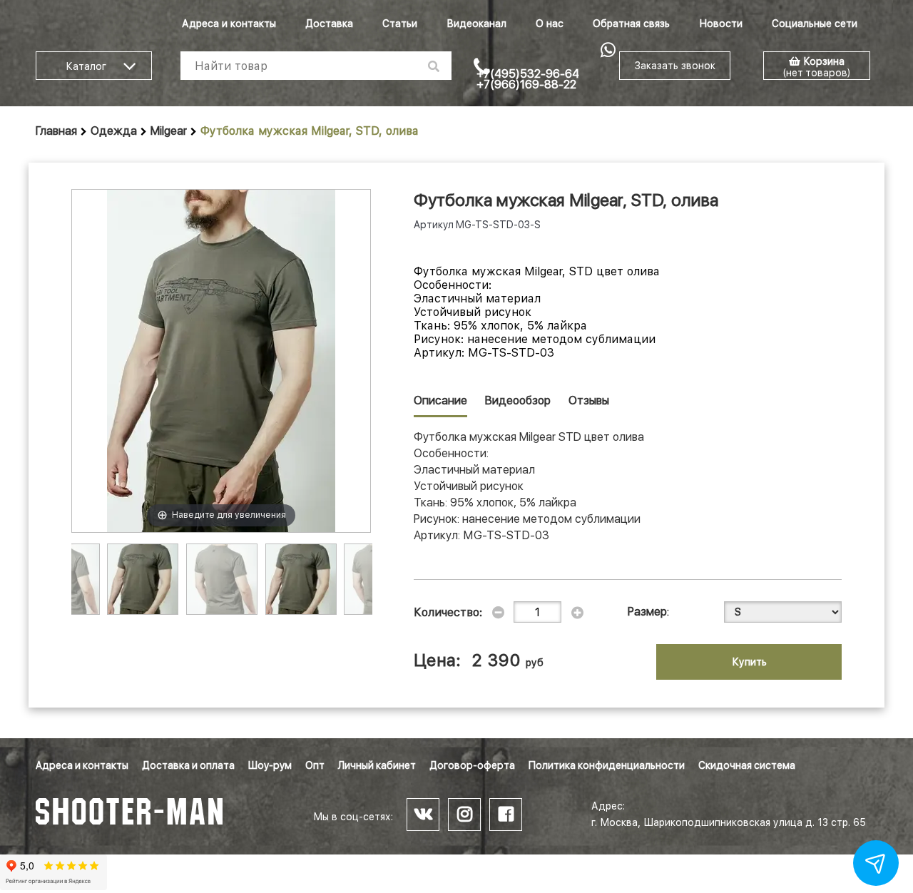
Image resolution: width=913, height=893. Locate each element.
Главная (56, 131)
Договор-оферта (472, 765)
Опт (315, 765)
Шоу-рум (270, 765)
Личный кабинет (377, 765)
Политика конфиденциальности (607, 765)
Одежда (114, 131)
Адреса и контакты (229, 23)
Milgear (169, 131)
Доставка (329, 23)
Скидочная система (746, 765)
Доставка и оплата (188, 765)
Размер (647, 611)
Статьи (399, 23)
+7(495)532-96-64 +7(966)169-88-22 (527, 79)
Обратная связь (631, 23)
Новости (721, 23)
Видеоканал (476, 23)
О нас (549, 23)
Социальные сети (814, 23)
